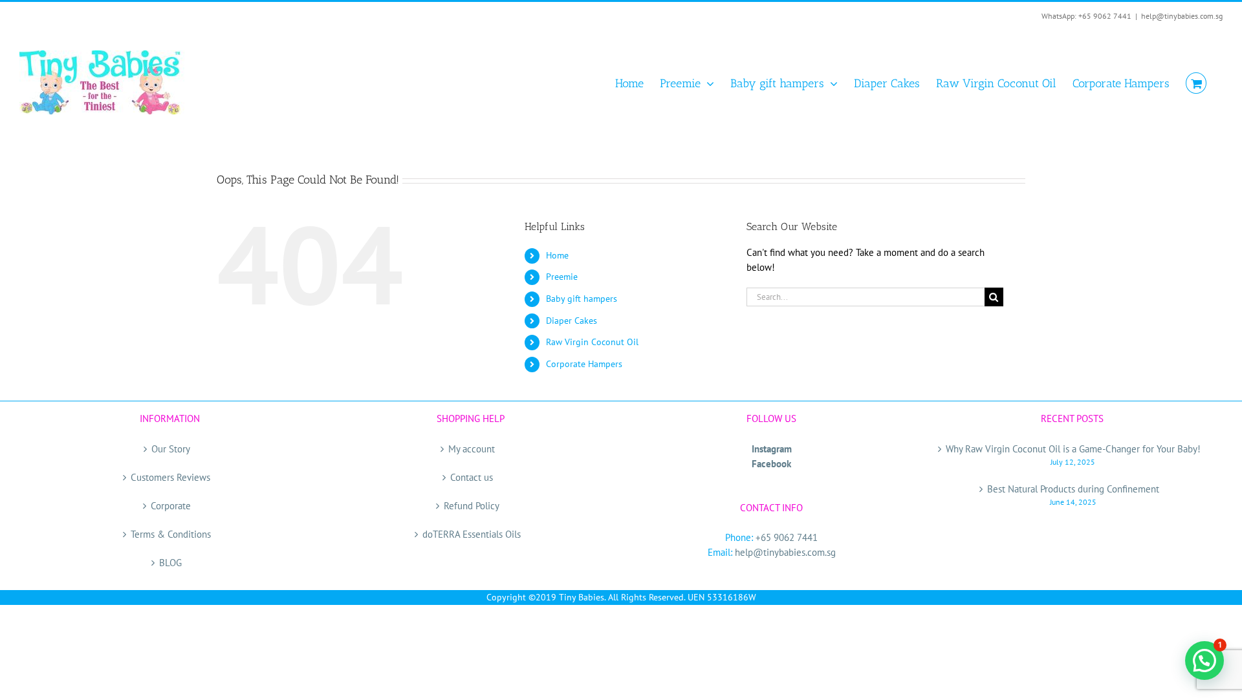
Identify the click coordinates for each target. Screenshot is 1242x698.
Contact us (471, 477)
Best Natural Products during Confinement (1073, 489)
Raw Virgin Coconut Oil (592, 342)
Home (557, 255)
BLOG (170, 562)
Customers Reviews (170, 477)
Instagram (772, 449)
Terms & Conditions (171, 534)
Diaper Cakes (571, 320)
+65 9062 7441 (787, 537)
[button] (1204, 660)
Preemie (562, 276)
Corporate (171, 506)
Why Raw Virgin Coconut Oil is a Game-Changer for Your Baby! (1073, 449)
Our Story (170, 449)
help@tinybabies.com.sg (1182, 16)
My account (471, 449)
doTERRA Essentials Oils (471, 534)
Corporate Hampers (584, 364)
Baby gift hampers (581, 298)
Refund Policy (471, 506)
